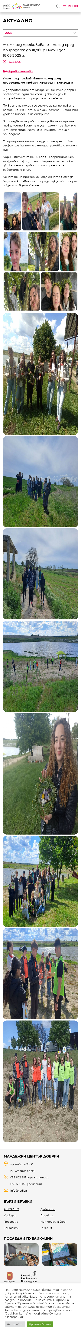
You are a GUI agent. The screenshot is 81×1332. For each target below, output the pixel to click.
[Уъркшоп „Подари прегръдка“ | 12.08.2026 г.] (59, 1254)
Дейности (47, 1209)
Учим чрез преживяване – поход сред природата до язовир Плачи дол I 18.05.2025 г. (38, 50)
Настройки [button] (15, 1324)
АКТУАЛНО (11, 1209)
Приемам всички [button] (40, 1324)
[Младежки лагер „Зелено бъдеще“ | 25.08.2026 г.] (21, 1254)
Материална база (53, 1221)
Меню (72, 6)
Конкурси (10, 1215)
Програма (11, 1221)
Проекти (47, 1215)
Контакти (11, 1228)
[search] (58, 6)
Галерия (46, 1228)
